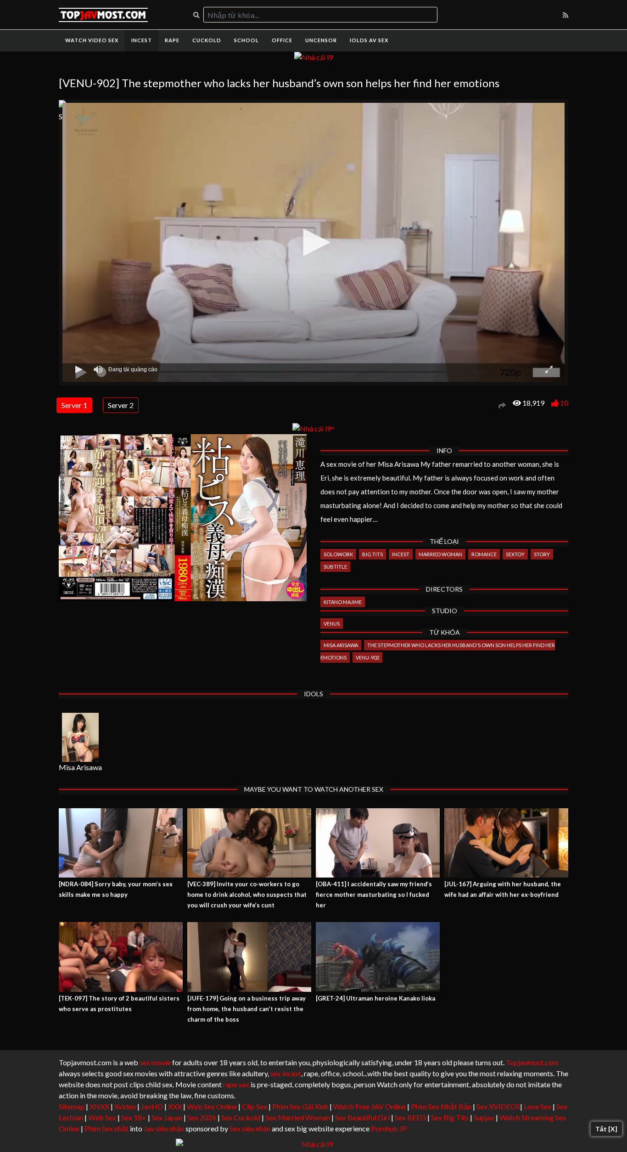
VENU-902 (367, 657)
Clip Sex (254, 1106)
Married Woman (440, 554)
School (246, 40)
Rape (172, 40)
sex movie (155, 1062)
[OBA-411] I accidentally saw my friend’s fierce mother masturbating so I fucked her (374, 894)
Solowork (338, 554)
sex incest (285, 1073)
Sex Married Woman (297, 1117)
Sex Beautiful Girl (362, 1117)
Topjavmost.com (532, 1062)
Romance (484, 554)
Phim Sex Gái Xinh (300, 1106)
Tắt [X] (606, 1129)
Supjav (484, 1117)
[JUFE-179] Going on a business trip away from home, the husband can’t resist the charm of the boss (246, 1009)
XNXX (99, 1106)
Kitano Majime (343, 602)
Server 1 (74, 405)
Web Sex (102, 1117)
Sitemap (71, 1106)
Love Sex (537, 1106)
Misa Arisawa (341, 645)
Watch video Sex (91, 40)
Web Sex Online (212, 1106)
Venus (332, 623)
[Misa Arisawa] (80, 737)
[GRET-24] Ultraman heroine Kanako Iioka (375, 998)
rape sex (236, 1084)
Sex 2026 (201, 1117)
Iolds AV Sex (369, 40)
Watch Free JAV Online (369, 1106)
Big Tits (372, 554)
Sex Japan (166, 1117)
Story (542, 554)
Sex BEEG (410, 1117)
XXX (175, 1106)
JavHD (152, 1106)
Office (282, 40)
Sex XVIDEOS (498, 1106)
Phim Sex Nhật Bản (441, 1106)
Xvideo (125, 1106)
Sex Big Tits (450, 1117)
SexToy (515, 554)
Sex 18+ (133, 1117)
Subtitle (335, 567)
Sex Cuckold (240, 1117)
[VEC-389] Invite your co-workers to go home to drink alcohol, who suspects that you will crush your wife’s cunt (247, 894)
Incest (141, 40)
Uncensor (321, 40)
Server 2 (121, 405)
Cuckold (206, 40)
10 (564, 402)
